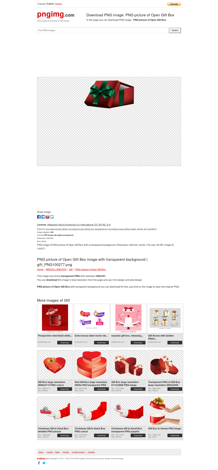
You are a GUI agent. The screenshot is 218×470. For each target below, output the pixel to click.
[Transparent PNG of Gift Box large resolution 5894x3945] (165, 365)
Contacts (91, 452)
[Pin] (47, 217)
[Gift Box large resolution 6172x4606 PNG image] (128, 365)
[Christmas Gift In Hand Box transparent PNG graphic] (128, 411)
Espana (58, 3)
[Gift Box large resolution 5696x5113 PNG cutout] (55, 365)
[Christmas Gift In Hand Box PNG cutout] (92, 411)
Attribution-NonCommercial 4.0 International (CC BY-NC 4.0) (79, 224)
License (50, 452)
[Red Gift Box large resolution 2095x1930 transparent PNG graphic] (92, 365)
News (57, 452)
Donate (66, 452)
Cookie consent (78, 452)
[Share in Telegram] (43, 217)
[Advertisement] (109, 56)
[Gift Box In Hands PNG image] (165, 411)
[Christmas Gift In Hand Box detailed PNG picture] (55, 411)
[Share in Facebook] (39, 217)
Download (65, 342)
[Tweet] (52, 217)
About (41, 452)
